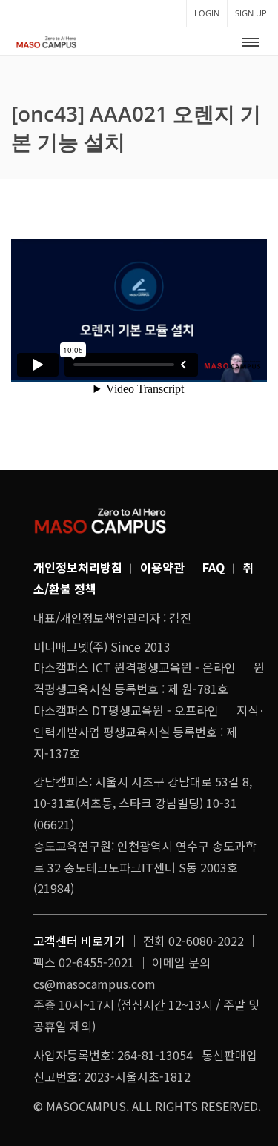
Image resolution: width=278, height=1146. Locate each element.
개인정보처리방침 (77, 567)
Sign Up (251, 13)
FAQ (213, 567)
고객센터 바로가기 (79, 941)
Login (206, 13)
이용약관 (162, 567)
